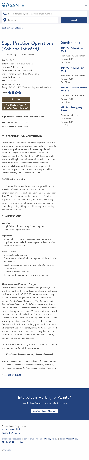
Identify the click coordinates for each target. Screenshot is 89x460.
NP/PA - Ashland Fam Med (72, 49)
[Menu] (86, 5)
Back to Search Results (12, 27)
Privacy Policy (50, 438)
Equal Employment (33, 438)
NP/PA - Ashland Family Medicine (74, 89)
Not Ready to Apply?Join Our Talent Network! (16, 106)
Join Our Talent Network (44, 411)
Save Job (16, 99)
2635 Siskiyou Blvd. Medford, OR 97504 (12, 431)
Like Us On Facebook (14, 442)
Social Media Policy (69, 438)
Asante (7, 449)
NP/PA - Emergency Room (71, 108)
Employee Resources (11, 438)
